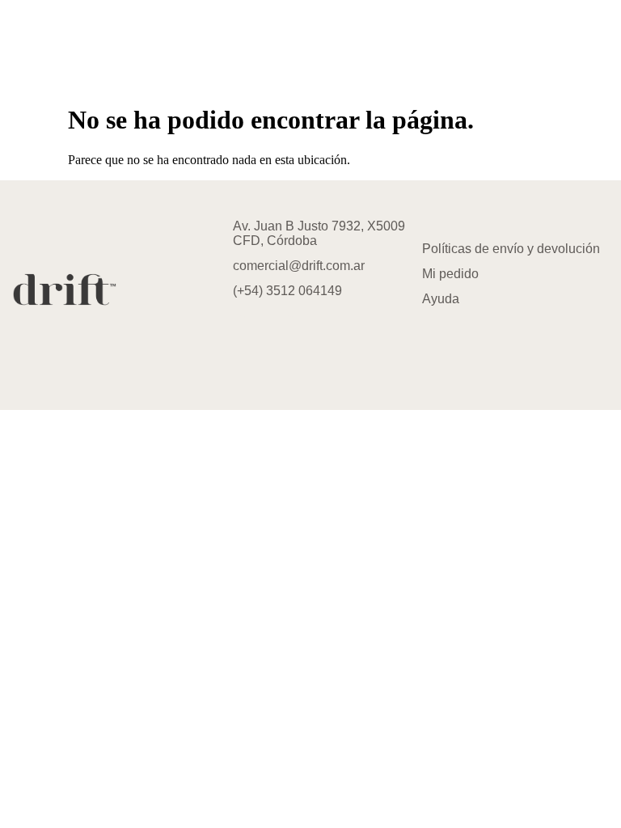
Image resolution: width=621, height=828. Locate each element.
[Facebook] (283, 335)
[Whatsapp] (330, 335)
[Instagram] (235, 335)
